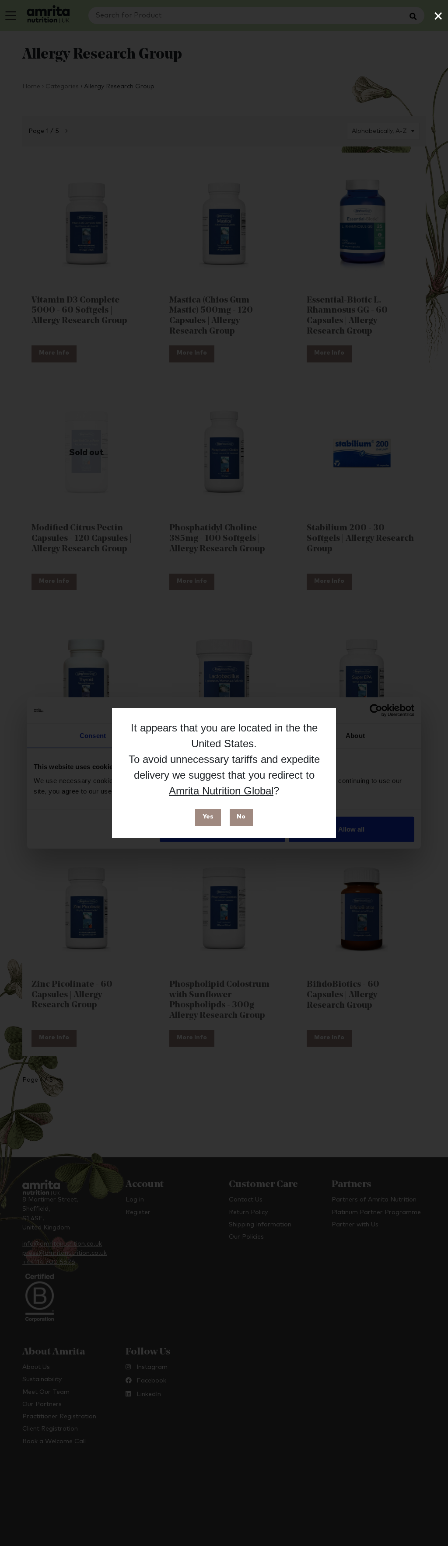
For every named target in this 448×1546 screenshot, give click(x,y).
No (241, 817)
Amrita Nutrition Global (221, 791)
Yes (208, 817)
